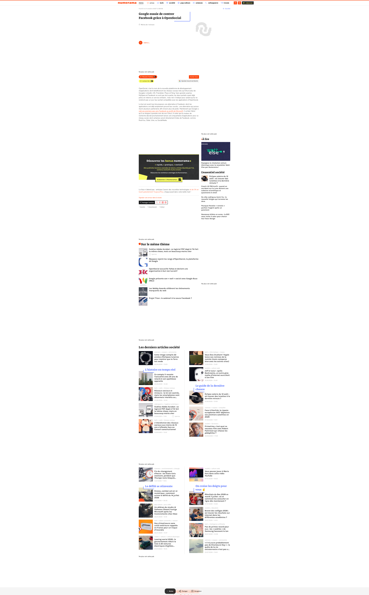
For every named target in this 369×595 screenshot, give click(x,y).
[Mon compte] (235, 2)
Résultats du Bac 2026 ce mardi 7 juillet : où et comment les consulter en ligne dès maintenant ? (217, 497)
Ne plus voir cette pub (146, 72)
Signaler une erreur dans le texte (150, 198)
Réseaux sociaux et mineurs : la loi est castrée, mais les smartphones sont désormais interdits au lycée (166, 394)
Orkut (162, 207)
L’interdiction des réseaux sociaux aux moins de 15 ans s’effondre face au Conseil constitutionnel (166, 426)
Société (227, 9)
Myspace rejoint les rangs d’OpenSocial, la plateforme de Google (173, 260)
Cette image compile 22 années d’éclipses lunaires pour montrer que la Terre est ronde (166, 358)
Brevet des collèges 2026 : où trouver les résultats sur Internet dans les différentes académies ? (217, 514)
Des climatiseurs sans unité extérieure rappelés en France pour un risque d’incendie (166, 526)
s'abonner (249, 3)
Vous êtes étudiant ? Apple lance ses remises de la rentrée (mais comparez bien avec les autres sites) (217, 358)
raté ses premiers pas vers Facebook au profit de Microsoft (161, 111)
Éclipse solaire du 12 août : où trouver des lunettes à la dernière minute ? (219, 179)
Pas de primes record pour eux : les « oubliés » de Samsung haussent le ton (217, 529)
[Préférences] (239, 2)
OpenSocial (153, 207)
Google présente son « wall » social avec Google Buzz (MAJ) (173, 279)
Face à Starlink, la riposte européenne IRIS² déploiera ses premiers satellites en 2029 (217, 413)
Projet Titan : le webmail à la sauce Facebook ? (170, 298)
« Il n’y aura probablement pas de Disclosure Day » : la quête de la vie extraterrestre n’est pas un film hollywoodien (217, 546)
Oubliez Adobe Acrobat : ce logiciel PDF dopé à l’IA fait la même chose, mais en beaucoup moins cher (173, 250)
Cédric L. (147, 43)
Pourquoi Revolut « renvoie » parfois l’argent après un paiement (213, 208)
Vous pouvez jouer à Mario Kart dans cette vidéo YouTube (217, 473)
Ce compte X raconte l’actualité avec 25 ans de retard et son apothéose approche (166, 377)
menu (141, 3)
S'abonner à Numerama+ (167, 180)
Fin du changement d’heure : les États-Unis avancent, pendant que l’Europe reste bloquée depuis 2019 (165, 474)
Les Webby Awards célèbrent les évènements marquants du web (169, 289)
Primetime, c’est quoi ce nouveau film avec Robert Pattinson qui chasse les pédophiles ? (216, 429)
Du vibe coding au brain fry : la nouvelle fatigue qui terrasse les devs (214, 199)
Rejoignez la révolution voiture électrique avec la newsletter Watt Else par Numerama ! (215, 165)
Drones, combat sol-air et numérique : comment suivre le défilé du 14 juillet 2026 (166, 494)
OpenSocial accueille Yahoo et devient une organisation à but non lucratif (168, 270)
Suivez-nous (194, 77)
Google (142, 207)
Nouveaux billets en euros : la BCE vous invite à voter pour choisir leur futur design (215, 216)
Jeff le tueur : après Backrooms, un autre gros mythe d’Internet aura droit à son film (217, 374)
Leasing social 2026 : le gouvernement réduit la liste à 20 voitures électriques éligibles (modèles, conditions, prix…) (165, 542)
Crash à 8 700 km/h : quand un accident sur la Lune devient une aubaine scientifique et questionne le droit (214, 189)
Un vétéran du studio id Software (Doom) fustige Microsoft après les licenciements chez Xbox (165, 510)
